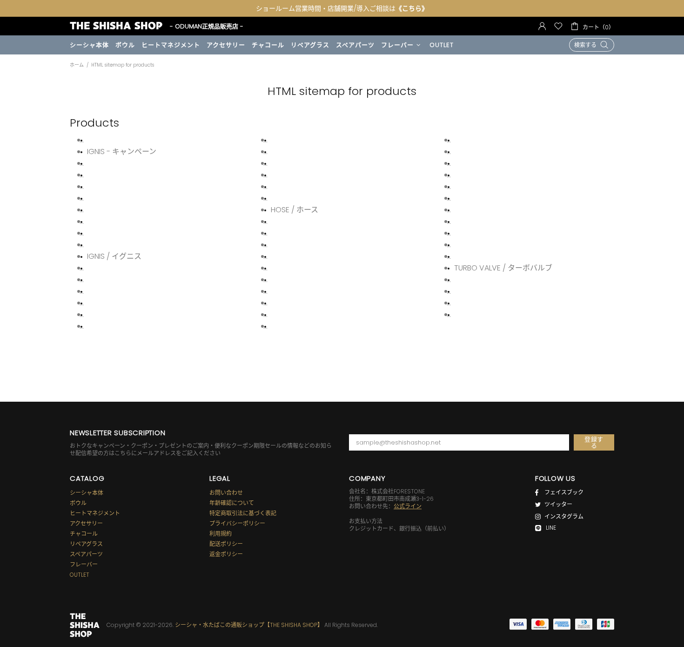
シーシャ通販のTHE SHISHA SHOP (85, 625)
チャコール (84, 534)
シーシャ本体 (86, 493)
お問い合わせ (226, 493)
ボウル (78, 503)
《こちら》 (412, 8)
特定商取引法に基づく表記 (242, 513)
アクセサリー (86, 523)
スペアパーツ (86, 554)
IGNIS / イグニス (114, 256)
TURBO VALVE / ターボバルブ (503, 268)
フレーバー (84, 564)
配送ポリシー (226, 544)
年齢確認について (231, 503)
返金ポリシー (226, 554)
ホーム (77, 64)
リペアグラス (86, 544)
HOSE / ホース (294, 210)
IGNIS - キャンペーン (121, 151)
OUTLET (79, 575)
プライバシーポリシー (237, 523)
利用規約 (220, 534)
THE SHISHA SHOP (116, 26)
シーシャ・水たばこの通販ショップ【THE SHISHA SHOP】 (249, 625)
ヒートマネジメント (95, 513)
